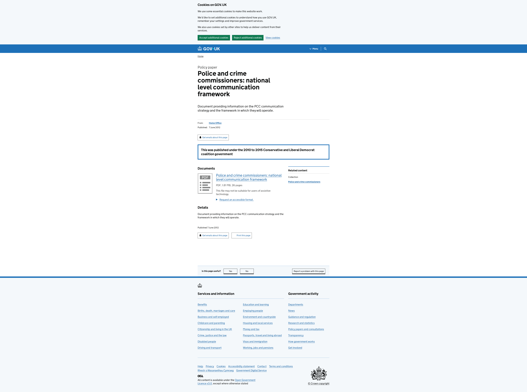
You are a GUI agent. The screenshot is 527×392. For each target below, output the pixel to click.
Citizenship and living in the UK (215, 329)
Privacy (210, 366)
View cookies (273, 37)
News (291, 310)
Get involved (295, 347)
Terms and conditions (281, 366)
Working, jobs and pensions (258, 347)
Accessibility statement (241, 366)
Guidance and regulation (302, 316)
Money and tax (251, 329)
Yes (233, 271)
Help (200, 366)
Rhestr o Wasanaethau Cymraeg (216, 370)
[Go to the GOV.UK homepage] (209, 48)
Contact (262, 366)
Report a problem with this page (309, 271)
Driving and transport (210, 347)
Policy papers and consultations (306, 329)
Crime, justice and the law (212, 335)
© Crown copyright (318, 383)
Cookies (221, 366)
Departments (295, 304)
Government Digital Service (251, 370)
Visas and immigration (255, 341)
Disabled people (207, 341)
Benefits (202, 304)
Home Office (215, 123)
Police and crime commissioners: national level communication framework (249, 177)
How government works (301, 341)
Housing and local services (258, 323)
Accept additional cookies (213, 37)
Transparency (296, 335)
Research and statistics (301, 323)
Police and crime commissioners (304, 182)
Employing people (253, 310)
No (250, 271)
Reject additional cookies (248, 37)
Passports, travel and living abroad (262, 335)
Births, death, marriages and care (216, 310)
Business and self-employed (213, 316)
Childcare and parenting (211, 323)
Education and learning (256, 304)
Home (200, 56)
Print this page (243, 235)
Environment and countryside (259, 316)
